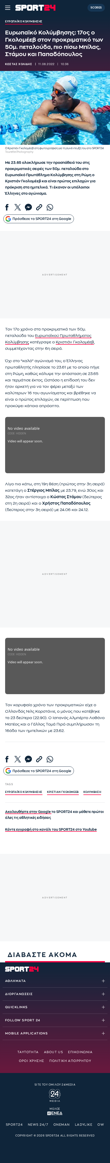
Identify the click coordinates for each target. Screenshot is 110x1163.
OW (100, 1124)
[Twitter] (17, 207)
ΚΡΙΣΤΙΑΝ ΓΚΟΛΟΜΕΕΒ (63, 792)
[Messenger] (28, 207)
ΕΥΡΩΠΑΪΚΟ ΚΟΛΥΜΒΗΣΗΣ (23, 792)
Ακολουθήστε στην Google (28, 811)
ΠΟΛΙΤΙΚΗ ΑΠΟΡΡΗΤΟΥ (70, 1060)
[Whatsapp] (49, 207)
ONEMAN (61, 1124)
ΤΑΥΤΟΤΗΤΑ (28, 1052)
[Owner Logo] (55, 1095)
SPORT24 (14, 1124)
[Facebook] (6, 207)
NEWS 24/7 (38, 1124)
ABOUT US (53, 1052)
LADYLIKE (84, 1124)
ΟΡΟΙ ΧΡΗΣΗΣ (32, 1060)
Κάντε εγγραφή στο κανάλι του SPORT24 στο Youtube (51, 829)
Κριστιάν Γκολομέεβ (75, 342)
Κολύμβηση (92, 792)
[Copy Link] (39, 207)
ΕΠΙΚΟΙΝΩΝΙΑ (80, 1052)
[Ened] (54, 1113)
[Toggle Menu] (7, 7)
